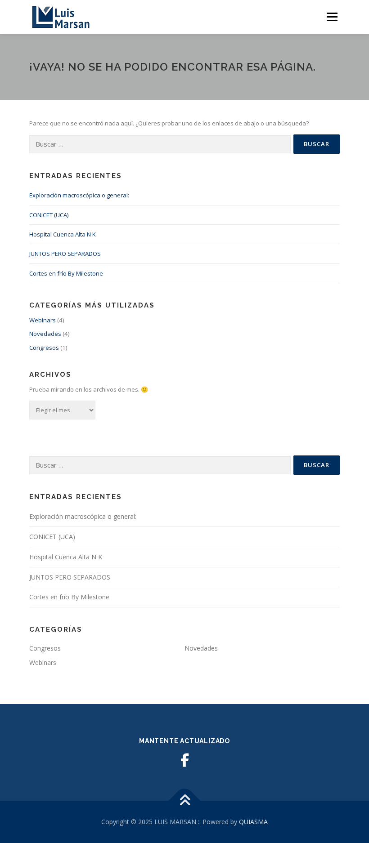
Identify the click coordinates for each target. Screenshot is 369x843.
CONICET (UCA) (48, 215)
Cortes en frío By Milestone (66, 273)
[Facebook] (184, 760)
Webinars (42, 320)
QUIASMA (253, 821)
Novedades (45, 334)
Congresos (44, 347)
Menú (332, 17)
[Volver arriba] (185, 801)
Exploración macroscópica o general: (79, 195)
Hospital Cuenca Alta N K (62, 234)
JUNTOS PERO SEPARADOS (65, 254)
